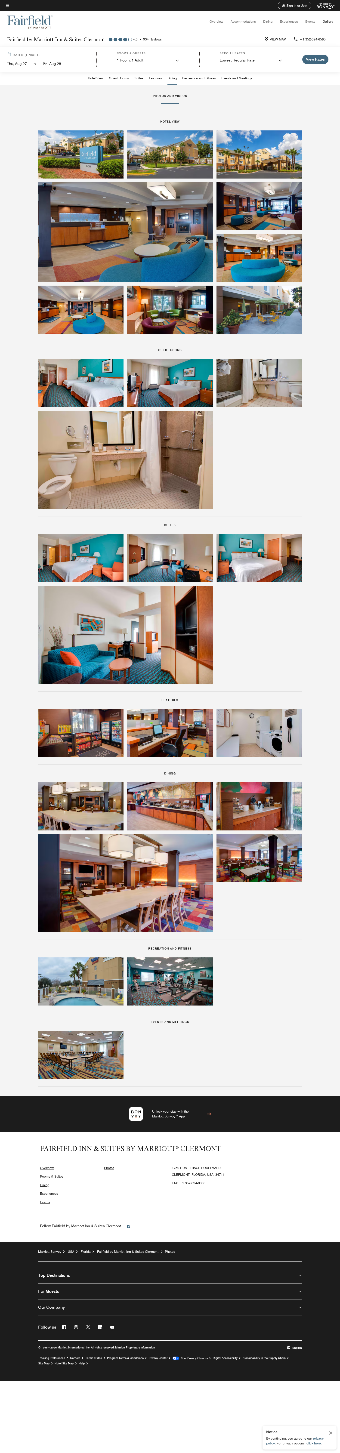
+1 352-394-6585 (313, 39)
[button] (294, 5)
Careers (75, 1358)
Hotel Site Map (64, 1363)
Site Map (43, 1363)
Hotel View (95, 78)
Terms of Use (93, 1358)
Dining (267, 21)
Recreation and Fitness (199, 78)
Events (310, 21)
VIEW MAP (278, 39)
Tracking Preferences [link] (51, 1358)
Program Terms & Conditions (125, 1358)
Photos (109, 1168)
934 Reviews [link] (152, 39)
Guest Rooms (119, 78)
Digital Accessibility (225, 1358)
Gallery (328, 21)
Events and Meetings (236, 78)
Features (155, 78)
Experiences (289, 21)
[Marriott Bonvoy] (322, 6)
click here (313, 1443)
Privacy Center (158, 1358)
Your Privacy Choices (193, 1358)
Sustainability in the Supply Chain (264, 1358)
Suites (138, 78)
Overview (216, 21)
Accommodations (243, 21)
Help (82, 1363)
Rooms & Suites (51, 1176)
